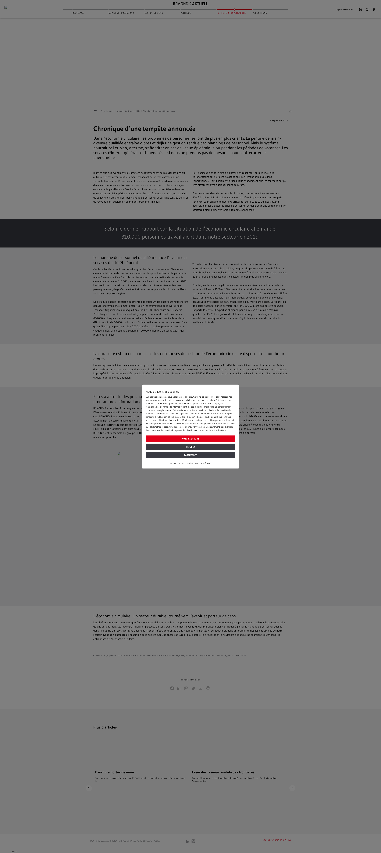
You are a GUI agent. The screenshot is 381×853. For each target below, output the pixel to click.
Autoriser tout (190, 438)
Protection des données (181, 463)
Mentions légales (203, 463)
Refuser (190, 446)
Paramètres (190, 455)
